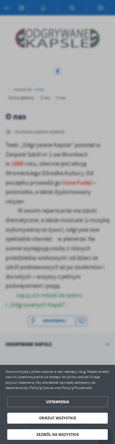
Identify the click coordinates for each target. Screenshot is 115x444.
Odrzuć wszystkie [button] (57, 418)
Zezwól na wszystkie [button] (57, 434)
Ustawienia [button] (57, 402)
